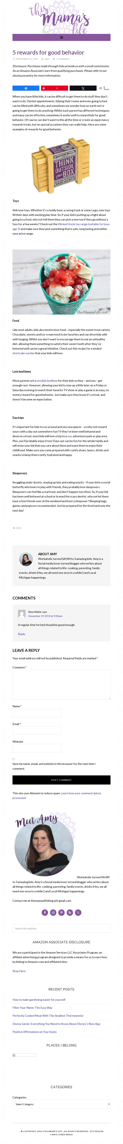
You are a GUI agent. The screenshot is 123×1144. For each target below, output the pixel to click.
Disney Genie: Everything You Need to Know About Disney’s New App (56, 1024)
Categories (19, 1097)
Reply (21, 634)
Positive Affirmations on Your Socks (34, 1032)
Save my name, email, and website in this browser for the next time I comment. (54, 766)
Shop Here (19, 971)
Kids (18, 528)
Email (16, 724)
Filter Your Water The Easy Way (32, 1007)
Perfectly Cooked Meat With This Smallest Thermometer (48, 1015)
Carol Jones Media (61, 1134)
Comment (19, 667)
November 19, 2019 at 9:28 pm (45, 615)
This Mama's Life (52, 1131)
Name (17, 706)
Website (17, 741)
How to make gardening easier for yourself (39, 999)
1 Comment (63, 59)
